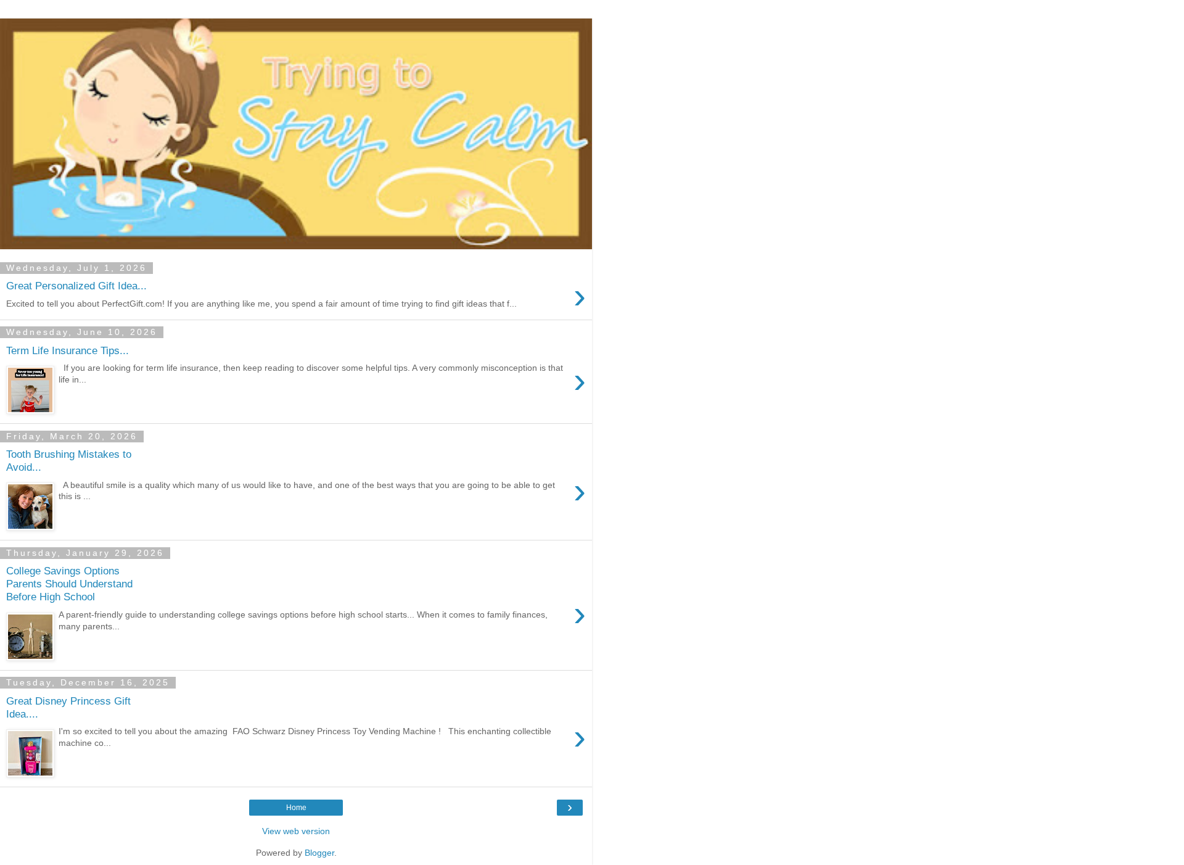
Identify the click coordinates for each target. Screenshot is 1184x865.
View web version (296, 831)
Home (296, 807)
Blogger (319, 853)
